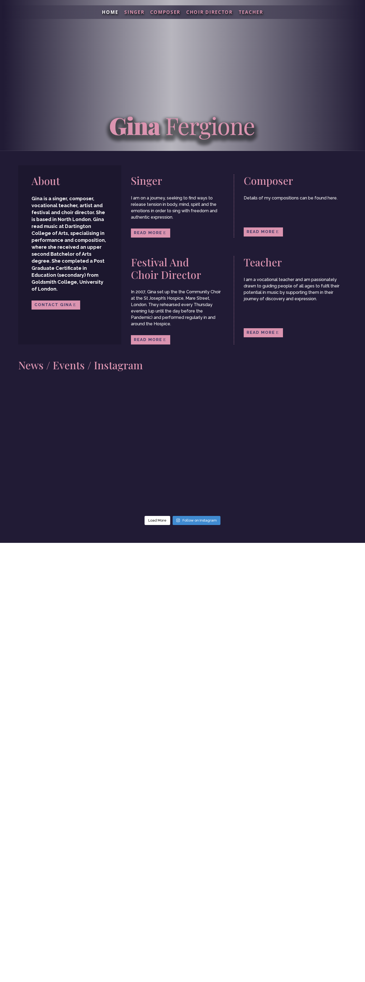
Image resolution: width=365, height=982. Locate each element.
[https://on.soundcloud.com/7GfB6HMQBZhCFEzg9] (46, 407)
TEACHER (251, 12)
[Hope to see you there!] (250, 475)
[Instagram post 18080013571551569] (318, 407)
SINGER (134, 12)
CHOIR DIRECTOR (209, 12)
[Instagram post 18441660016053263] (182, 475)
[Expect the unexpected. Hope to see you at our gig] (318, 475)
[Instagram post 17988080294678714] (114, 475)
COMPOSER (165, 12)
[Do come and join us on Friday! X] (182, 407)
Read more (148, 232)
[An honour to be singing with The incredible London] (114, 407)
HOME (110, 12)
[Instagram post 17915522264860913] (46, 475)
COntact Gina (53, 304)
